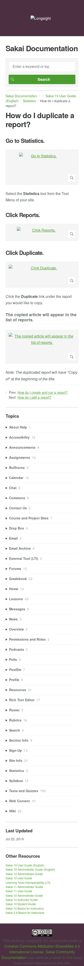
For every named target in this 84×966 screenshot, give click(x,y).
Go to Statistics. (25, 140)
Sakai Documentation (21, 95)
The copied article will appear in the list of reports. (41, 317)
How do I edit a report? (34, 397)
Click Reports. (23, 214)
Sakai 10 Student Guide (21, 904)
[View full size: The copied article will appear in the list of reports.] (42, 346)
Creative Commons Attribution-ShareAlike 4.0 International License (42, 948)
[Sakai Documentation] (41, 18)
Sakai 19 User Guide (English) (25, 865)
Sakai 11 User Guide (19, 891)
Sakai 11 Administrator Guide (24, 887)
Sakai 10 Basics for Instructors (25, 908)
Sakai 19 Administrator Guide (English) (30, 869)
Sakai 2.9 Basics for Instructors (25, 913)
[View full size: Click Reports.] (42, 232)
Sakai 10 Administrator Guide (24, 895)
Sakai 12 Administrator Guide (24, 874)
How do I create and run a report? (43, 392)
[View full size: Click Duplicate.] (42, 274)
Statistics (29, 100)
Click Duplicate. (25, 252)
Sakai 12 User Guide (19, 878)
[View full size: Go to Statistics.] (42, 167)
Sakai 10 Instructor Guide (22, 900)
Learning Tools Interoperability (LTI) (28, 882)
